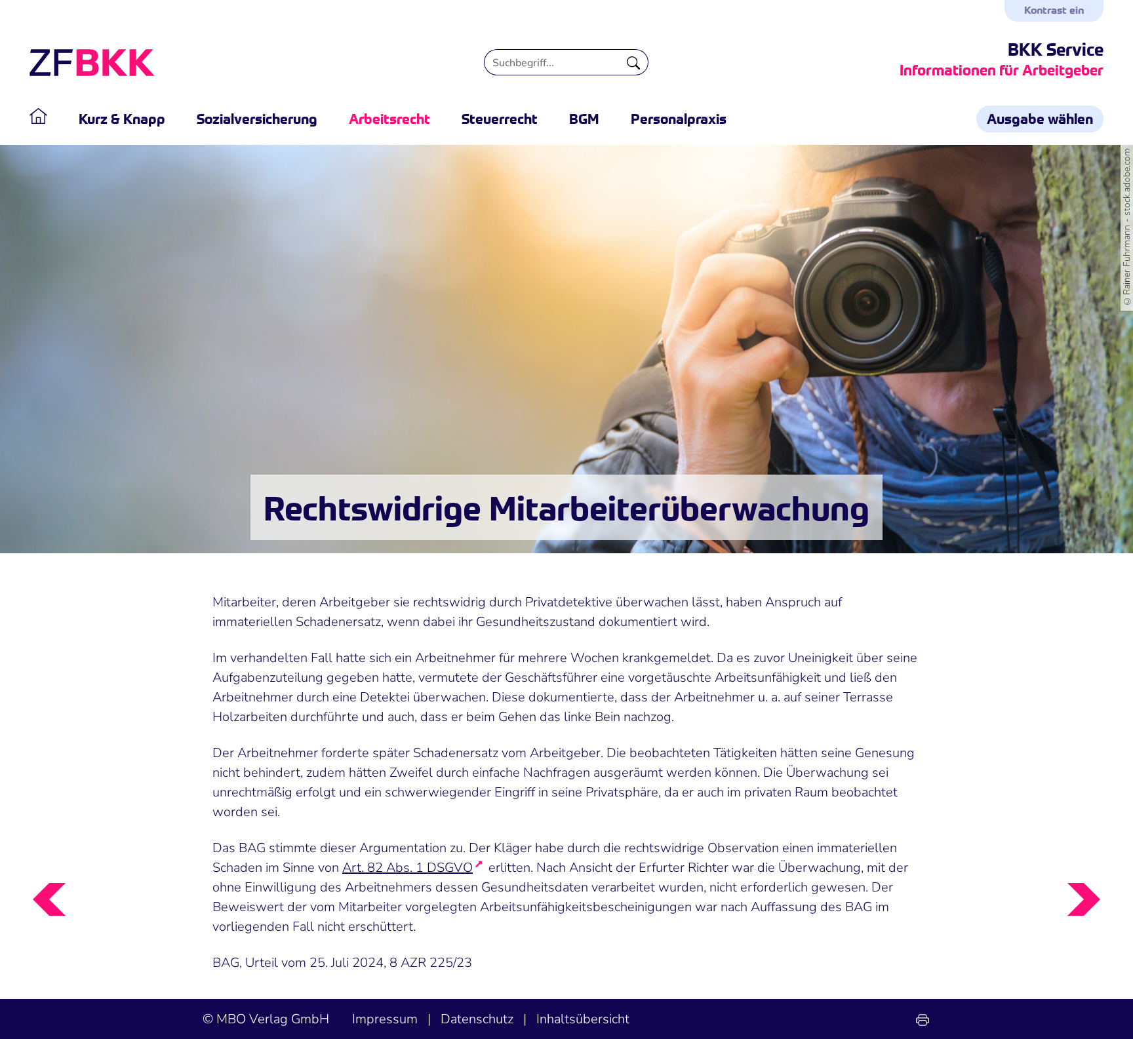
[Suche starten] (633, 62)
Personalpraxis (678, 118)
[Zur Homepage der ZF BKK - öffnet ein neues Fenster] (92, 63)
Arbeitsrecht (389, 118)
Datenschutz (477, 1019)
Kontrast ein (1054, 9)
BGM (584, 118)
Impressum (385, 1019)
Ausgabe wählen (1040, 118)
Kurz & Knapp (122, 118)
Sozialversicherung (257, 118)
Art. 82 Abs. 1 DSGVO (407, 867)
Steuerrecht (500, 118)
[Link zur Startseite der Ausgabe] (46, 118)
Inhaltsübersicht (582, 1019)
